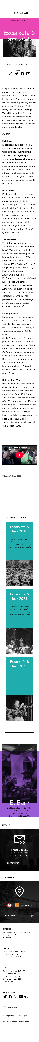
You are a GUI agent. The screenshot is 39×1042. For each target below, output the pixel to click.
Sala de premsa (8, 1015)
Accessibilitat (24, 1022)
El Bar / (19, 802)
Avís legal (23, 1015)
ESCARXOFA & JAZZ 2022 (19, 20)
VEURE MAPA (10, 916)
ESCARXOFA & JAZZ (19, 13)
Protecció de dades (9, 1022)
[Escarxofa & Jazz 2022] (19, 484)
